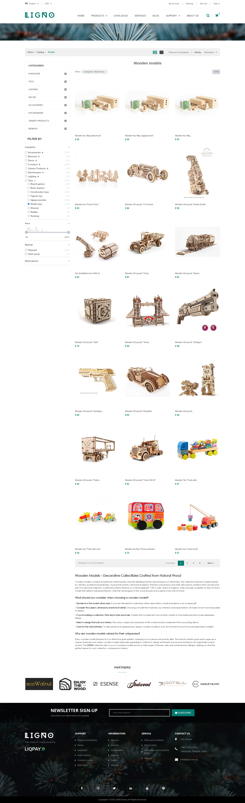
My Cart (203, 4)
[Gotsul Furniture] (172, 686)
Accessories (35, 105)
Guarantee (82, 750)
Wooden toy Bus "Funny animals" (140, 549)
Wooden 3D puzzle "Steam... (188, 273)
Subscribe (184, 712)
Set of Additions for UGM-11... (88, 273)
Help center (83, 765)
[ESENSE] (106, 686)
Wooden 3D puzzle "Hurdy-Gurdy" (190, 204)
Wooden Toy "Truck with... (186, 480)
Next (210, 563)
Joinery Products (38, 121)
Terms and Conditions (154, 740)
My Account (174, 4)
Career (114, 760)
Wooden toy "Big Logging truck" (139, 136)
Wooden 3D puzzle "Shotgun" (188, 342)
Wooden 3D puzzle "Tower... (137, 342)
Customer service (85, 760)
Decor (32, 97)
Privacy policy (150, 745)
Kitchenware (35, 113)
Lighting (33, 89)
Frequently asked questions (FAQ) (156, 751)
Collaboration (117, 750)
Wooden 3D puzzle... (184, 411)
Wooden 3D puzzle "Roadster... (139, 411)
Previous (171, 563)
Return (81, 745)
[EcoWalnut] (39, 686)
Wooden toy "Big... (183, 136)
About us (115, 740)
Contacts (115, 765)
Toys (31, 81)
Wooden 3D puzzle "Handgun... (89, 411)
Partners (122, 667)
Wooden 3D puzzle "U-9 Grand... (139, 204)
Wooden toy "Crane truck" (186, 549)
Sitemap (189, 4)
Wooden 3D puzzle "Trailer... (88, 480)
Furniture (34, 74)
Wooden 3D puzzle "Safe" (86, 342)
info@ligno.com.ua (189, 759)
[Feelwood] (139, 686)
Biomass (33, 129)
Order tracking (84, 755)
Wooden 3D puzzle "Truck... (137, 273)
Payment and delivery (87, 740)
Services (115, 745)
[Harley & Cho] (206, 686)
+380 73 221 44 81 (189, 747)
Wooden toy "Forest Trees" (87, 204)
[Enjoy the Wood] (72, 686)
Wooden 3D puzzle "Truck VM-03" (140, 480)
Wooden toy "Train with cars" (88, 549)
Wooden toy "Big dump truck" (88, 136)
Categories (36, 65)
